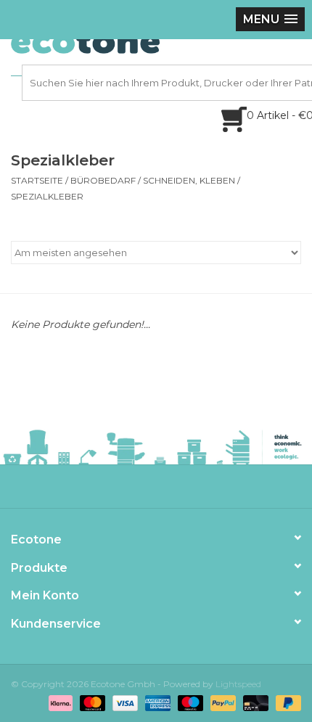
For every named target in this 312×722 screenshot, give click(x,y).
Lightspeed (238, 683)
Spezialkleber (47, 196)
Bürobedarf (103, 180)
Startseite (37, 180)
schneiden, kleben (189, 180)
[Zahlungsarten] (59, 702)
